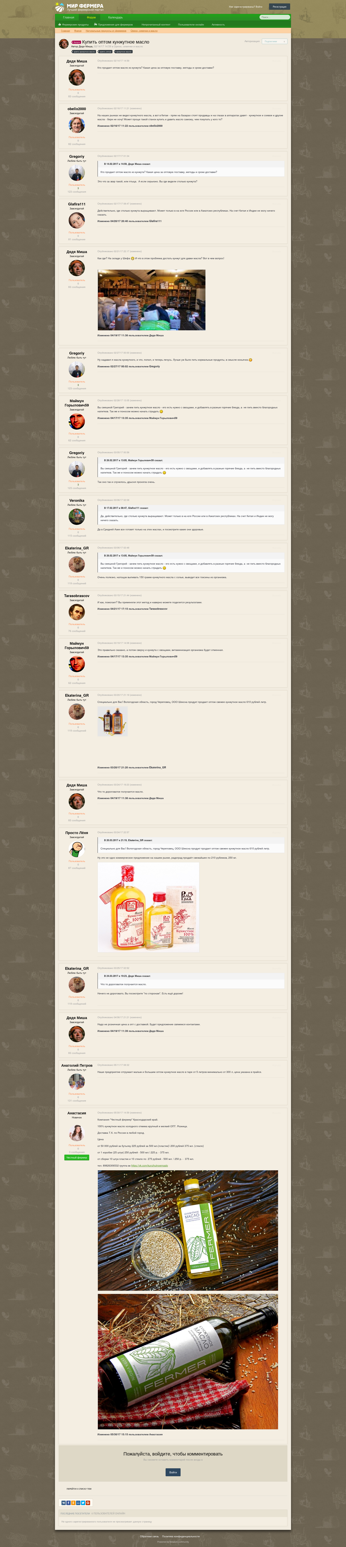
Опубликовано (113, 60)
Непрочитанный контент (156, 24)
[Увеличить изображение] (112, 721)
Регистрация (279, 6)
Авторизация (252, 41)
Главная (68, 17)
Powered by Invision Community (173, 1541)
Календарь (115, 17)
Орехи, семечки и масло (128, 46)
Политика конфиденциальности (181, 1536)
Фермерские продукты (75, 24)
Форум (91, 17)
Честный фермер (76, 1157)
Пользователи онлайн (190, 24)
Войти (173, 1472)
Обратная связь (149, 1536)
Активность (218, 24)
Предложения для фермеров (115, 24)
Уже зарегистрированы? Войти (246, 6)
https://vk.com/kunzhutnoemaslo (149, 1165)
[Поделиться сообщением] (284, 60)
